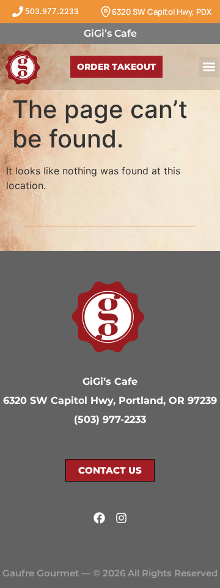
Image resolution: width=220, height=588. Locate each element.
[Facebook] (99, 518)
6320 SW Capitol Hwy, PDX (161, 11)
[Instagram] (121, 518)
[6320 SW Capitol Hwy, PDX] (105, 11)
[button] (209, 67)
